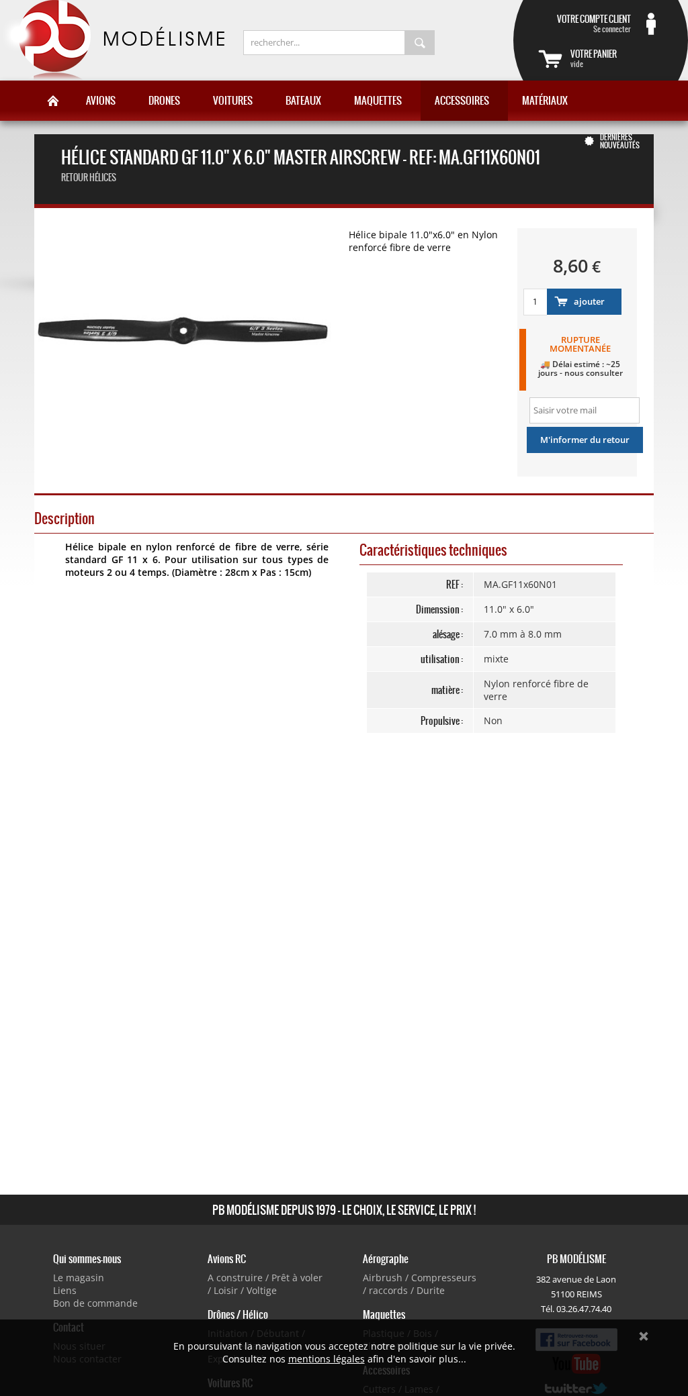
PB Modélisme (112, 40)
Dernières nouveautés (620, 141)
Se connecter (594, 23)
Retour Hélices (88, 177)
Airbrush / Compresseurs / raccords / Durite (419, 1284)
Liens (65, 1290)
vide (593, 58)
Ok (644, 1336)
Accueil (53, 101)
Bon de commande (95, 1303)
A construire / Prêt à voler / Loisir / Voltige (265, 1284)
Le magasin (78, 1277)
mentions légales (326, 1358)
